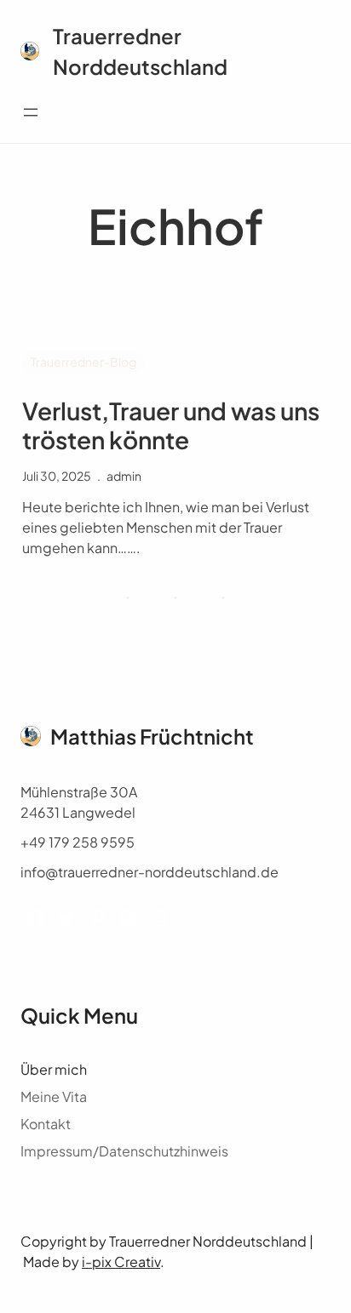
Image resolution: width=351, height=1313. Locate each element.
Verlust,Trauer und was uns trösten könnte (170, 425)
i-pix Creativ (121, 1261)
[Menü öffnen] (30, 112)
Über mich (53, 1069)
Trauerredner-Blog (83, 361)
